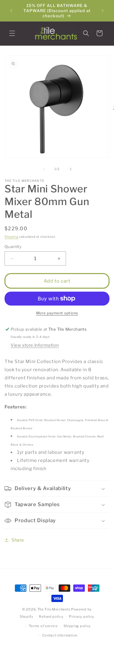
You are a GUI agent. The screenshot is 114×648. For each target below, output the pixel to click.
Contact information (60, 635)
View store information (35, 345)
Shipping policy (77, 626)
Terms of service (43, 626)
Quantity (13, 246)
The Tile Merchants (54, 609)
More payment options (57, 313)
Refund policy (51, 616)
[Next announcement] (102, 10)
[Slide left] (43, 169)
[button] (12, 33)
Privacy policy (81, 616)
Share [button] (18, 539)
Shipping (12, 236)
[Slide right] (70, 169)
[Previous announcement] (11, 10)
